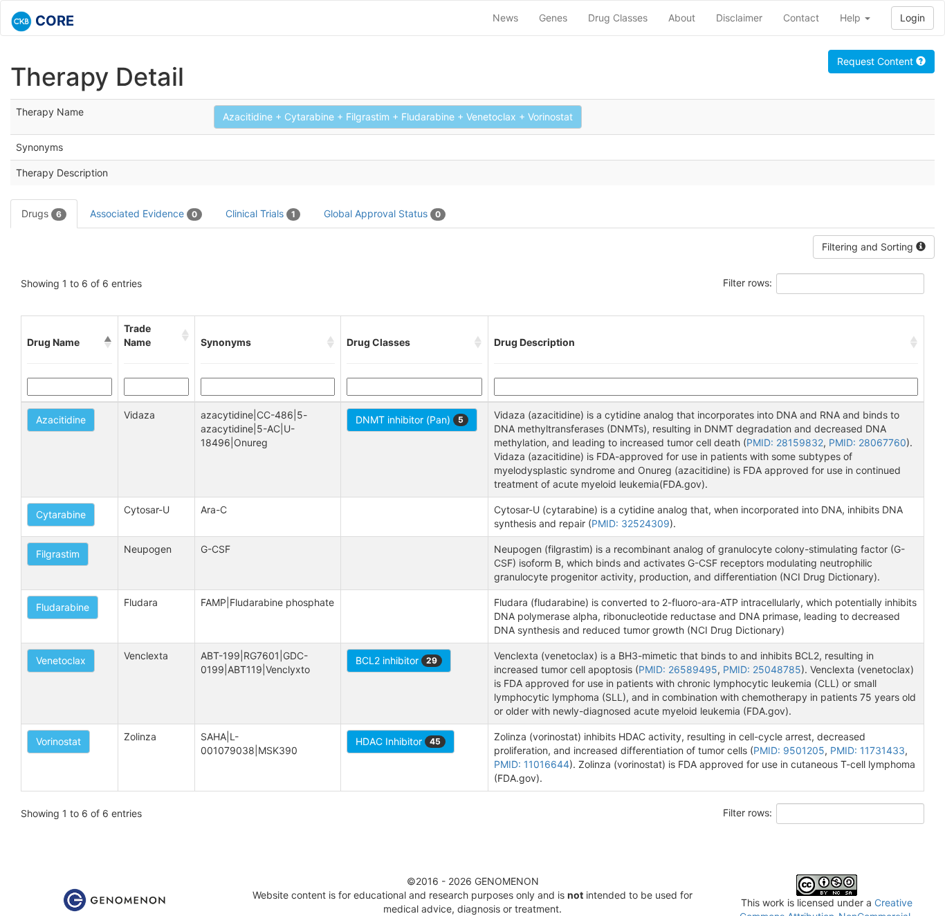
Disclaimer (739, 18)
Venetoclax (61, 660)
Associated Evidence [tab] (143, 213)
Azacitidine (61, 419)
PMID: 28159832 (784, 442)
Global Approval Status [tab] (382, 213)
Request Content (876, 61)
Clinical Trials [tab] (260, 213)
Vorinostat (58, 741)
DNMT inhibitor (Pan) (410, 419)
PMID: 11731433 (867, 750)
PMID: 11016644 (531, 764)
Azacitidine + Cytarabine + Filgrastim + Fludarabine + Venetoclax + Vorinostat (398, 116)
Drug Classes (618, 18)
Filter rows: (747, 282)
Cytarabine (61, 514)
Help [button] (851, 18)
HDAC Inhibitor (398, 741)
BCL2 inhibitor (396, 660)
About (681, 18)
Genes (553, 18)
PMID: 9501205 (789, 750)
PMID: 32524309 (630, 523)
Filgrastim (58, 554)
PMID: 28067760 (867, 442)
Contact (801, 18)
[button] (108, 342)
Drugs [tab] (41, 213)
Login (912, 18)
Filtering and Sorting (869, 247)
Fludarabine (62, 607)
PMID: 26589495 (678, 669)
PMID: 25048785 (762, 669)
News (505, 18)
